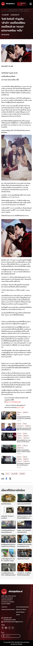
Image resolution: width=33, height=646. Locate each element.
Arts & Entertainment (22, 607)
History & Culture (21, 609)
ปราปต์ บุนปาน (26, 438)
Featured (19, 412)
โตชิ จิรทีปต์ (22, 473)
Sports (18, 615)
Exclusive (19, 433)
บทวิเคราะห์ (20, 438)
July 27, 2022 (20, 407)
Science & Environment (8, 609)
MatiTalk (25, 423)
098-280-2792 (7, 618)
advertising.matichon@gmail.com (13, 622)
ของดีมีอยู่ (20, 435)
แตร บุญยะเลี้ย (14, 473)
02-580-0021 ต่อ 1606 (9, 620)
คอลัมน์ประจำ (15, 15)
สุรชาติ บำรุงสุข (21, 448)
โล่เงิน (19, 414)
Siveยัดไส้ (5, 15)
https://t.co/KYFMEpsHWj (13, 402)
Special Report (21, 426)
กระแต (7, 473)
